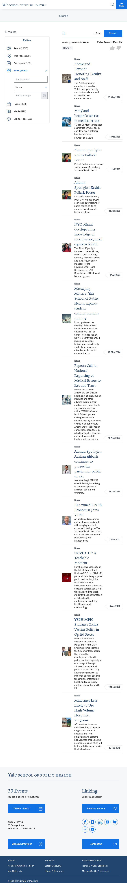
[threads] (85, 829)
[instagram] (92, 822)
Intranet (11, 860)
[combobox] (31, 79)
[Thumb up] (112, 48)
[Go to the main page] (25, 4)
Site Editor (50, 860)
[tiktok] (107, 822)
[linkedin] (100, 822)
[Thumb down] (119, 48)
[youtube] (92, 829)
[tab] (63, 15)
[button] (27, 48)
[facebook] (85, 822)
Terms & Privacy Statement (94, 866)
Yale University (15, 871)
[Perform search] (113, 5)
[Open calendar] (44, 95)
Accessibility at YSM (91, 860)
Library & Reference (54, 871)
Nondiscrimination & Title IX (21, 866)
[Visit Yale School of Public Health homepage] (39, 775)
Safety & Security (53, 866)
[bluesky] (115, 822)
